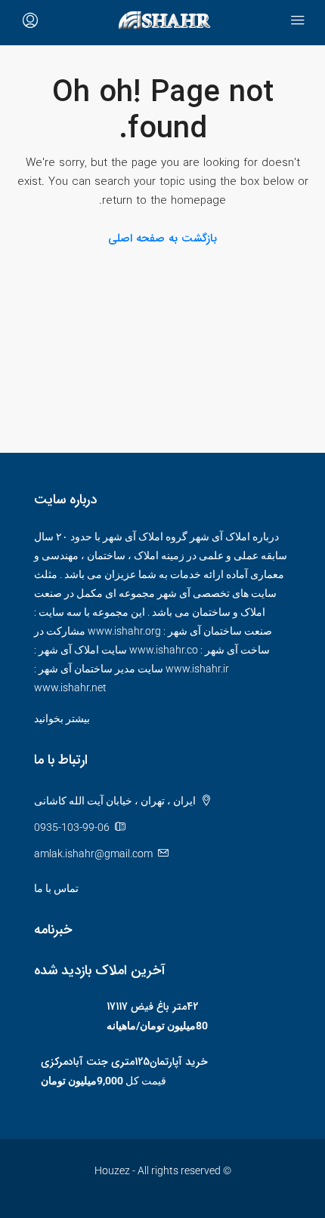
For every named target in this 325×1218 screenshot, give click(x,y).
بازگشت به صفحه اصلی (162, 238)
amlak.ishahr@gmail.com (93, 853)
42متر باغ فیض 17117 (152, 1006)
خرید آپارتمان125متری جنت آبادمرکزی (124, 1061)
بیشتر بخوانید (62, 718)
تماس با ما (56, 888)
